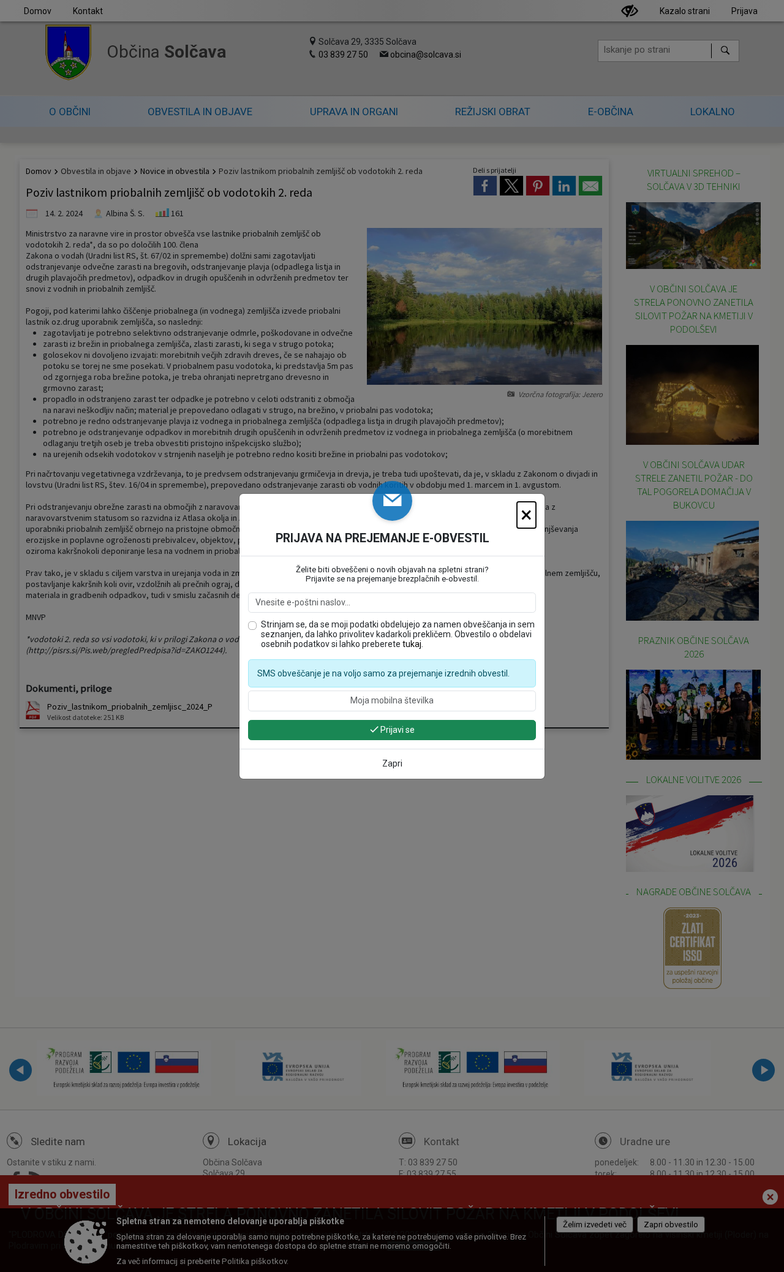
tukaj (411, 644)
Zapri (392, 763)
